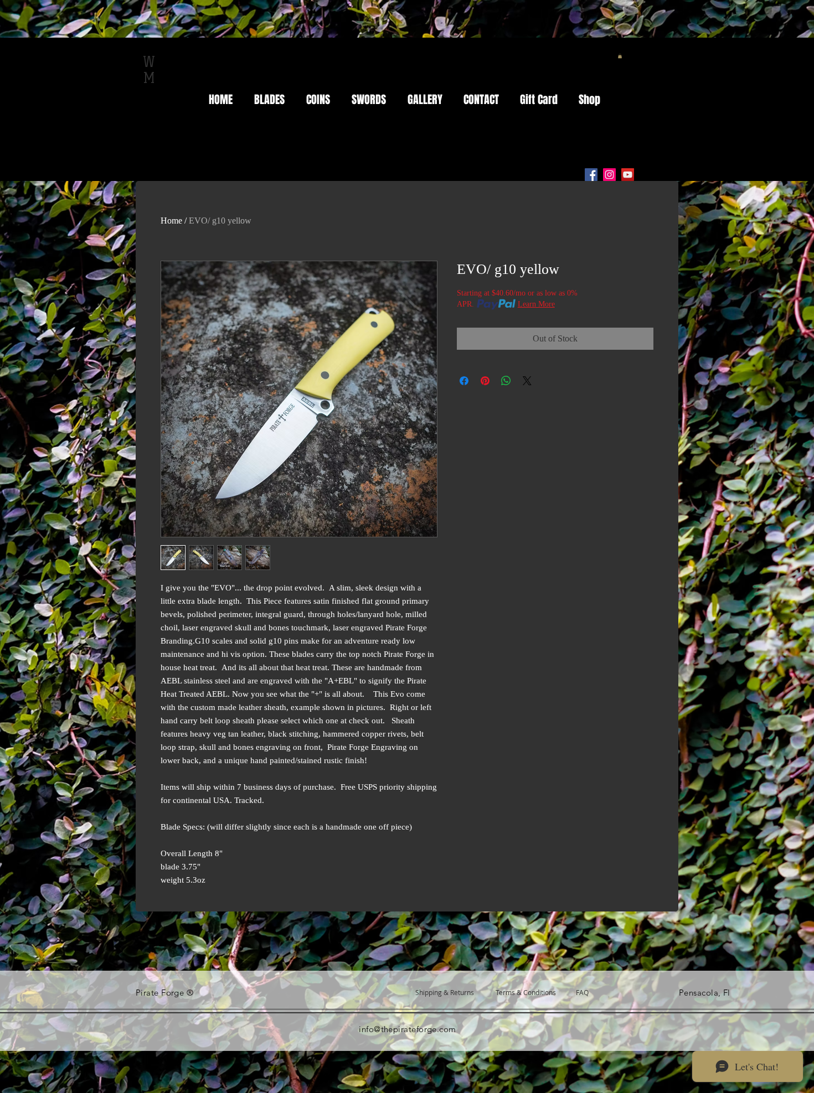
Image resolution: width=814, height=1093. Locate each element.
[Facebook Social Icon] (591, 174)
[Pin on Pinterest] (485, 380)
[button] (620, 56)
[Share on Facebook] (464, 380)
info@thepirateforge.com (407, 1029)
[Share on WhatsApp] (506, 380)
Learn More (536, 304)
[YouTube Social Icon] (627, 174)
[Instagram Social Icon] (609, 174)
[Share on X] (527, 380)
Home (171, 220)
